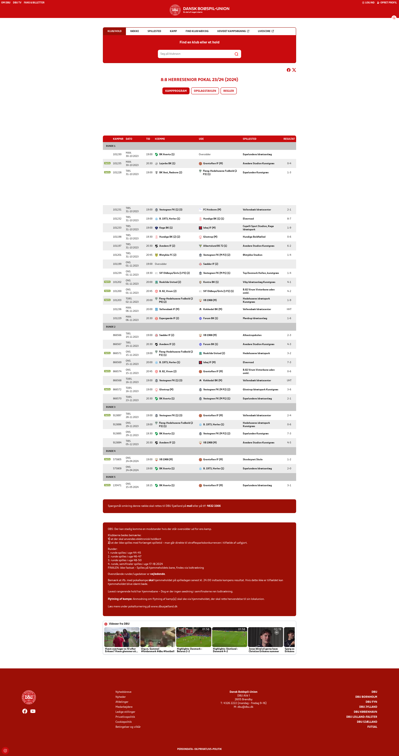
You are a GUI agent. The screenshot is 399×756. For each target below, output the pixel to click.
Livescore (264, 31)
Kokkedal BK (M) (212, 309)
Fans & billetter (34, 3)
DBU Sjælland (367, 722)
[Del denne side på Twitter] (294, 70)
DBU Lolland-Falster (361, 717)
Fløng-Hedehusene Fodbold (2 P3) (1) (220, 172)
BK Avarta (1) (167, 154)
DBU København (365, 712)
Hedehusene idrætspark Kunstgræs (256, 300)
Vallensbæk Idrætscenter (257, 210)
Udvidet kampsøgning (231, 31)
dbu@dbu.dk (245, 707)
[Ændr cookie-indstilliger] (5, 750)
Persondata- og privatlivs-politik (199, 749)
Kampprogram (176, 91)
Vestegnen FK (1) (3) (170, 210)
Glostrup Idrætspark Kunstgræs (260, 390)
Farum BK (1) (210, 318)
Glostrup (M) (210, 237)
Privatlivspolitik (125, 717)
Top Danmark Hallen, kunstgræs (261, 273)
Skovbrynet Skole (253, 460)
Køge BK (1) (166, 228)
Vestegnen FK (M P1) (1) (216, 273)
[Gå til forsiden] (199, 10)
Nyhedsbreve (123, 692)
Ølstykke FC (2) (167, 255)
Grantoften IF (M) (213, 164)
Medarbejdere (123, 707)
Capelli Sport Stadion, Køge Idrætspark (258, 228)
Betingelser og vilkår (128, 727)
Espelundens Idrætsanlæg (257, 154)
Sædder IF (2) (210, 264)
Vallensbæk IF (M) (169, 309)
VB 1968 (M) (210, 300)
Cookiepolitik (123, 722)
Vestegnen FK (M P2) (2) (216, 255)
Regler (228, 91)
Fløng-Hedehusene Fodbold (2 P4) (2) (176, 300)
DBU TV (17, 3)
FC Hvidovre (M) (212, 210)
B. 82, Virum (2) (168, 291)
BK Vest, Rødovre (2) (170, 173)
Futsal (372, 727)
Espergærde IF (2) (169, 318)
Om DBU (5, 3)
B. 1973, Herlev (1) (169, 219)
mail (189, 506)
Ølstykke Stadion (252, 255)
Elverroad (248, 219)
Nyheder (120, 697)
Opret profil (388, 3)
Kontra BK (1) (211, 282)
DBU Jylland (368, 707)
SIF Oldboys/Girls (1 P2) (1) (218, 291)
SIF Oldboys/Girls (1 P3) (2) (174, 273)
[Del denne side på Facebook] (289, 70)
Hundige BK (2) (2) (169, 237)
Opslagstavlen (205, 91)
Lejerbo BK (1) (167, 164)
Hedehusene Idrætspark (256, 353)
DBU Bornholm (366, 697)
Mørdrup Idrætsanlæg (255, 318)
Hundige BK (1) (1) (213, 219)
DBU (374, 692)
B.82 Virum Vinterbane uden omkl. (259, 291)
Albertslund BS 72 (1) (215, 246)
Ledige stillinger (125, 712)
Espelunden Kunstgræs (256, 173)
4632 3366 (214, 506)
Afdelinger (121, 702)
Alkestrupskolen (252, 335)
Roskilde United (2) (170, 282)
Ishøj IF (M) (209, 228)
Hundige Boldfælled (254, 237)
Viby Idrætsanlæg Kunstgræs (259, 282)
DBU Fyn (371, 702)
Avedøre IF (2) (167, 246)
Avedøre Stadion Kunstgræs (258, 164)
